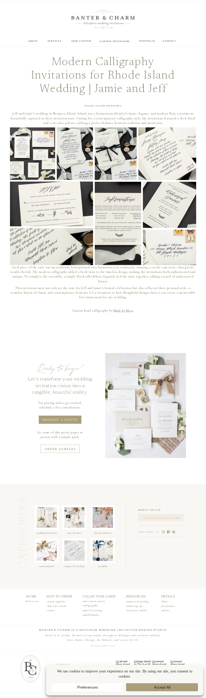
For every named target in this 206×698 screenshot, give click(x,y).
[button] (32, 153)
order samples (60, 449)
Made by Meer (124, 310)
